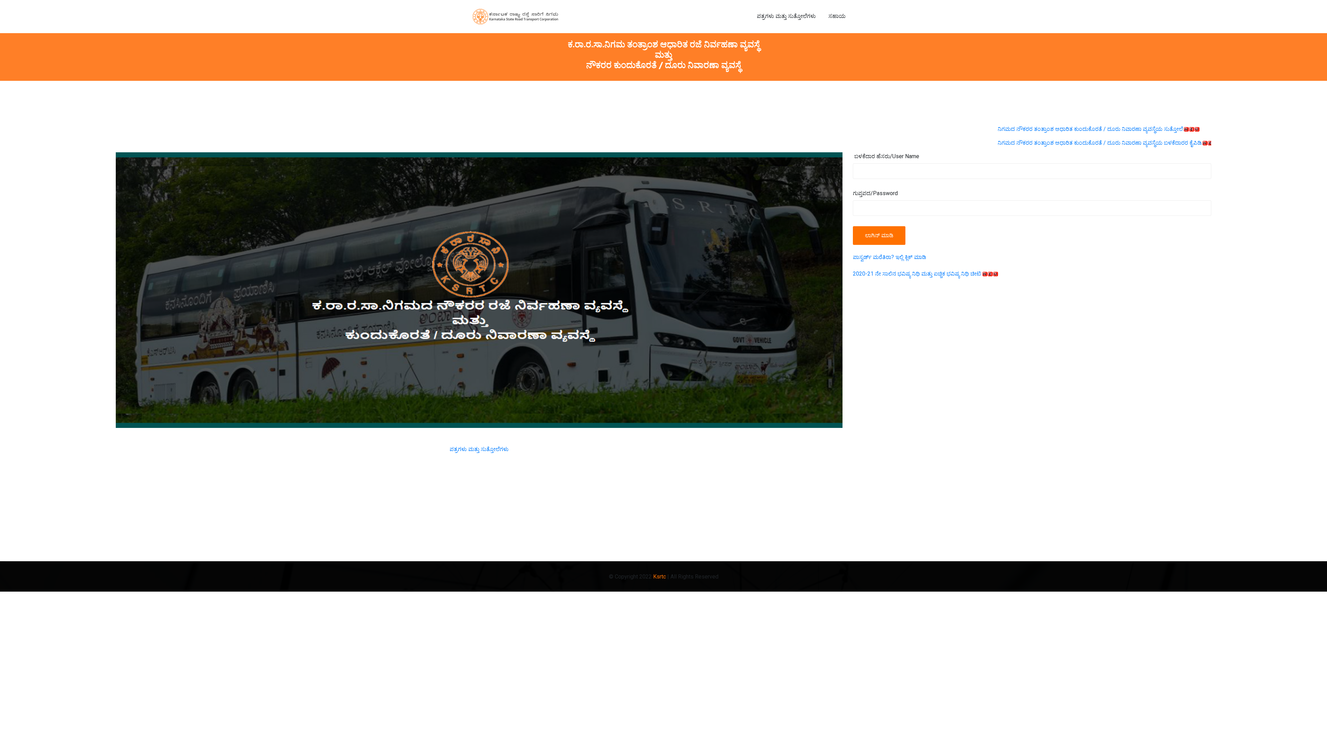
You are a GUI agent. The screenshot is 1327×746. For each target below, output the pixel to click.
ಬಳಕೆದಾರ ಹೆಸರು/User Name (886, 156)
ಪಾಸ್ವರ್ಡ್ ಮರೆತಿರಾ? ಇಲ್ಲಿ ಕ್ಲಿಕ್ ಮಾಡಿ (889, 257)
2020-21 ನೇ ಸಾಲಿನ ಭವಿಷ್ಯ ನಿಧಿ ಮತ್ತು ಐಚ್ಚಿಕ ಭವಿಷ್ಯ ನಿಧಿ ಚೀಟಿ (917, 273)
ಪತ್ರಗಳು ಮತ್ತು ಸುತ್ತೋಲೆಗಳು (786, 16)
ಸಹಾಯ (837, 16)
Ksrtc (659, 576)
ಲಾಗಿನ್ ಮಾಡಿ (879, 235)
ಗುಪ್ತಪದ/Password (875, 193)
